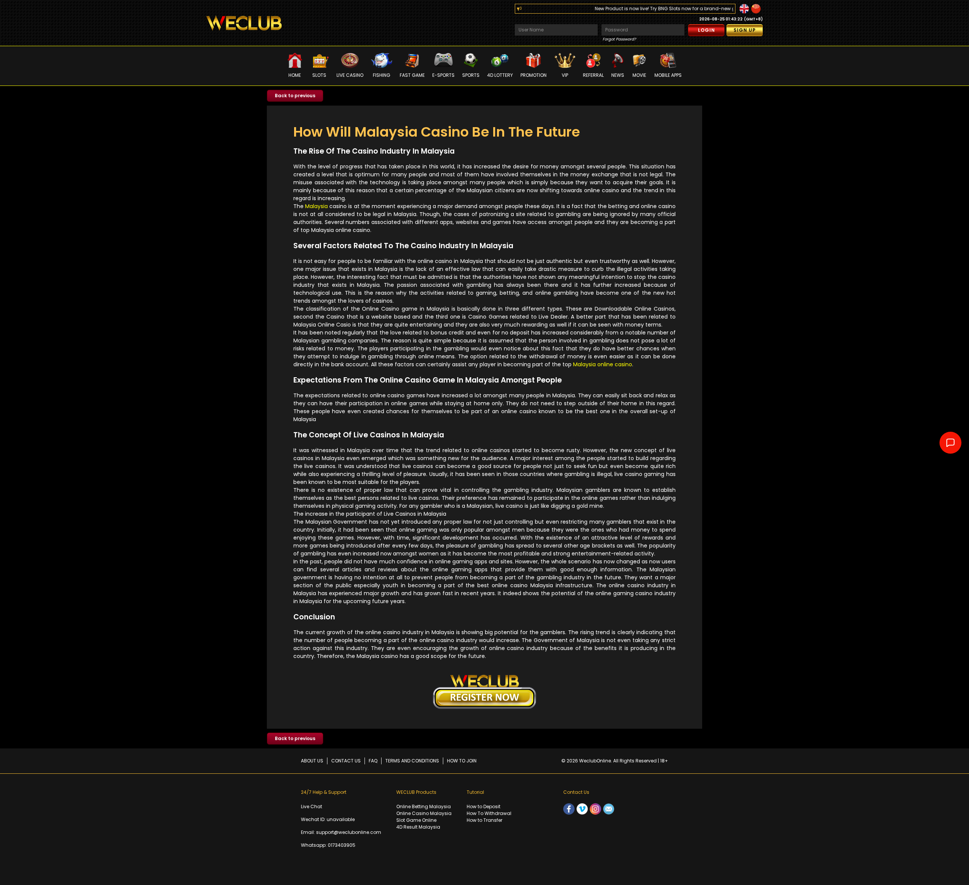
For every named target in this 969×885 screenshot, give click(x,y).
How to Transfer (484, 820)
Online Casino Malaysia (424, 813)
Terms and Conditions (412, 760)
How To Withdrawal (489, 813)
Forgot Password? (619, 39)
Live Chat (311, 806)
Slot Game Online (416, 820)
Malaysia (316, 206)
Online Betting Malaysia (423, 806)
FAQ (373, 760)
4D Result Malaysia (418, 827)
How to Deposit (483, 806)
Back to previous (295, 95)
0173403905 (341, 845)
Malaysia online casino (602, 364)
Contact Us (346, 760)
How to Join (462, 760)
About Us (312, 760)
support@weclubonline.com (348, 832)
